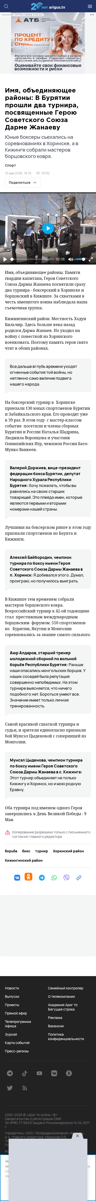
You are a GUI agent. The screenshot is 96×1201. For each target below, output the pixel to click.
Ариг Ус (48, 6)
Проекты (12, 1005)
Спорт (10, 165)
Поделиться (19, 182)
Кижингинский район (24, 860)
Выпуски (12, 996)
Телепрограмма (18, 1021)
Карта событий (17, 1043)
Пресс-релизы (17, 1051)
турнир (41, 851)
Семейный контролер (65, 988)
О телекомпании (61, 996)
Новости (12, 988)
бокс (26, 851)
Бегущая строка (61, 1009)
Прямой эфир (16, 1013)
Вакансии (56, 1026)
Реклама (55, 1017)
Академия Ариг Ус (63, 1005)
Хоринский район (68, 851)
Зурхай (11, 1034)
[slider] (32, 259)
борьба (11, 851)
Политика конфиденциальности (66, 1036)
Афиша (10, 1026)
